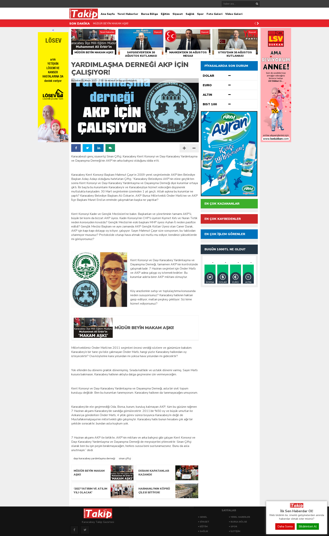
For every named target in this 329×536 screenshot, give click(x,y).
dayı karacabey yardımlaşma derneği (94, 458)
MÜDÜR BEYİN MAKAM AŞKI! (110, 23)
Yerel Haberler (127, 14)
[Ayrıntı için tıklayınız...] (276, 141)
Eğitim (165, 14)
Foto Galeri (214, 14)
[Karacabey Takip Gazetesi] (296, 507)
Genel (203, 516)
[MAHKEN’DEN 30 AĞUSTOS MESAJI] (187, 33)
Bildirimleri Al (308, 526)
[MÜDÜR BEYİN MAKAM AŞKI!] (93, 33)
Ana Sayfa (108, 14)
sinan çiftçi (125, 458)
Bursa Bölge (149, 14)
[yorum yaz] (110, 148)
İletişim (235, 531)
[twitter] (87, 148)
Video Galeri (233, 14)
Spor (200, 14)
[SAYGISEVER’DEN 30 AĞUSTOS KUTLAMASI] (140, 33)
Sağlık (190, 14)
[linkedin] (99, 148)
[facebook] (76, 148)
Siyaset (177, 14)
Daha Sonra (285, 526)
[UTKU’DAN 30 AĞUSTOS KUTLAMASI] (235, 33)
